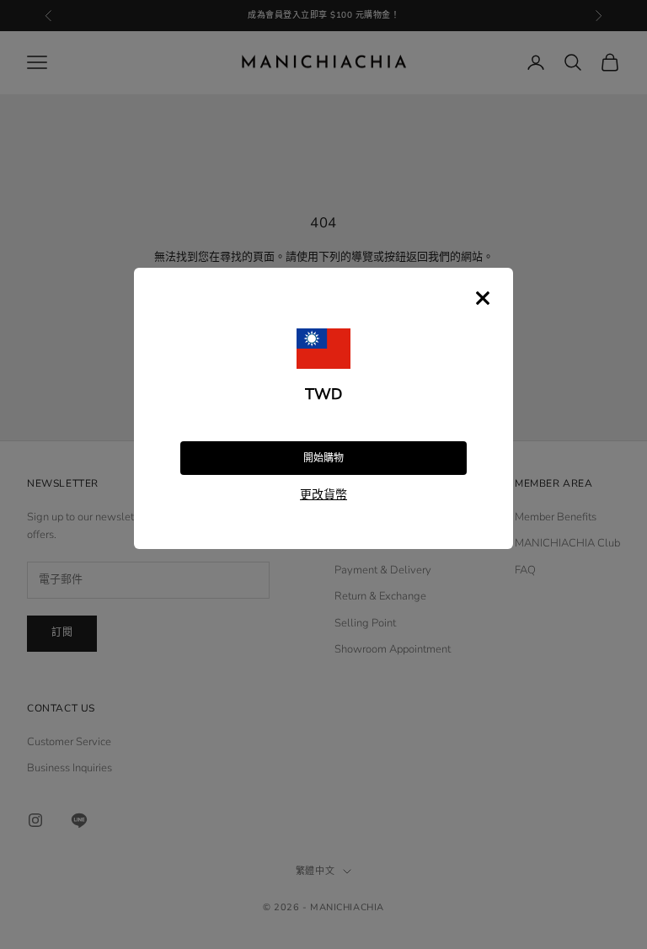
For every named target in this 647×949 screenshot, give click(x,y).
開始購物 (323, 458)
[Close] (483, 298)
